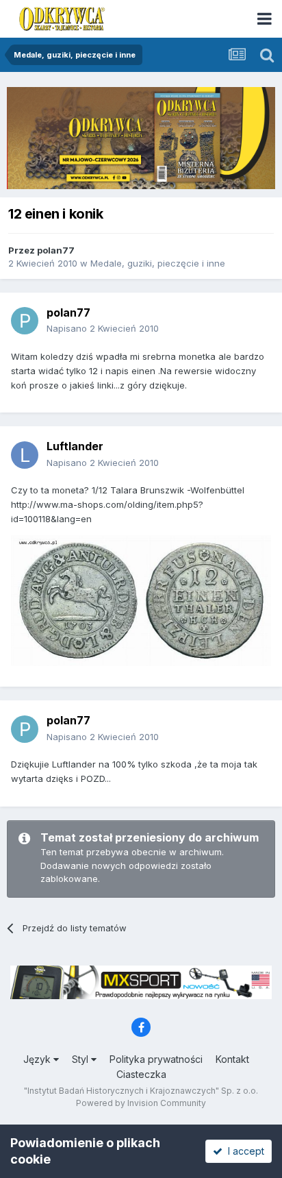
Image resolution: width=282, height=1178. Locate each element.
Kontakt (232, 1059)
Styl (81, 1059)
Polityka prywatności (156, 1059)
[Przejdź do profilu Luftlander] (24, 455)
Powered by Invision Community (141, 1103)
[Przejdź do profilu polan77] (24, 320)
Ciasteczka (141, 1074)
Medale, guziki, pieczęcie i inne (157, 263)
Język (38, 1059)
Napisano (103, 328)
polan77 (56, 250)
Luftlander (75, 446)
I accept (243, 1151)
